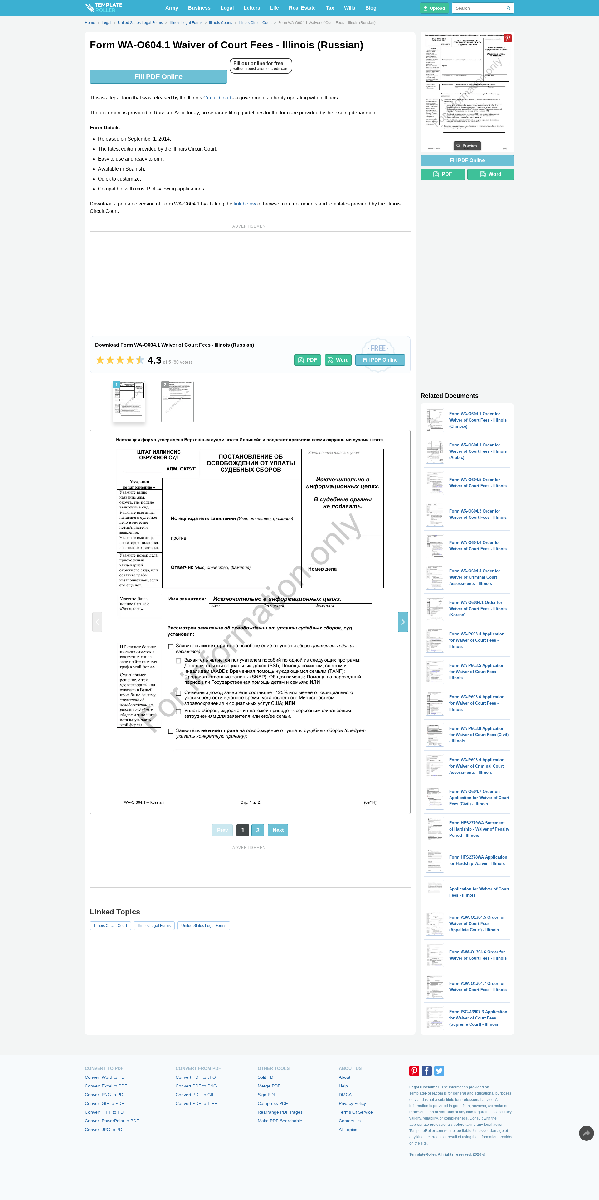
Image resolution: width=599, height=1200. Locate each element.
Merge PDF (269, 1085)
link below (245, 203)
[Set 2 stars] (110, 360)
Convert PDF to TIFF (196, 1103)
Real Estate (302, 8)
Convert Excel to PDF (106, 1085)
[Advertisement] (250, 274)
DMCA (345, 1094)
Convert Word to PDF (106, 1077)
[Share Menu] (586, 1133)
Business (199, 8)
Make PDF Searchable (280, 1120)
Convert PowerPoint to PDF (112, 1120)
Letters (252, 8)
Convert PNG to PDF (105, 1094)
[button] (403, 622)
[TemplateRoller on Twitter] (439, 1071)
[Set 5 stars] (140, 360)
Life (274, 8)
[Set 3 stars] (120, 360)
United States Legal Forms (203, 925)
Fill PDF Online (158, 76)
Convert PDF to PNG (196, 1085)
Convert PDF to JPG (196, 1077)
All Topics (348, 1129)
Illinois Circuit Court (110, 925)
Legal (227, 8)
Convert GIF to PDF (104, 1103)
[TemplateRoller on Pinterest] (414, 1071)
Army (171, 8)
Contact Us (350, 1120)
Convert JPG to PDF (105, 1129)
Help (343, 1085)
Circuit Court (217, 97)
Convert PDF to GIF (195, 1094)
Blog (371, 8)
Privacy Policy (352, 1103)
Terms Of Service (356, 1112)
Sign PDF (267, 1094)
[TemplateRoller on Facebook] (427, 1071)
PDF (312, 360)
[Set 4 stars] (130, 360)
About (344, 1077)
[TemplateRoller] (103, 8)
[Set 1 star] (100, 360)
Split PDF (267, 1077)
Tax (330, 8)
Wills (349, 8)
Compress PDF (273, 1103)
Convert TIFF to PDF (105, 1112)
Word (342, 360)
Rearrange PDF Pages (280, 1112)
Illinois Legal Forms (154, 925)
